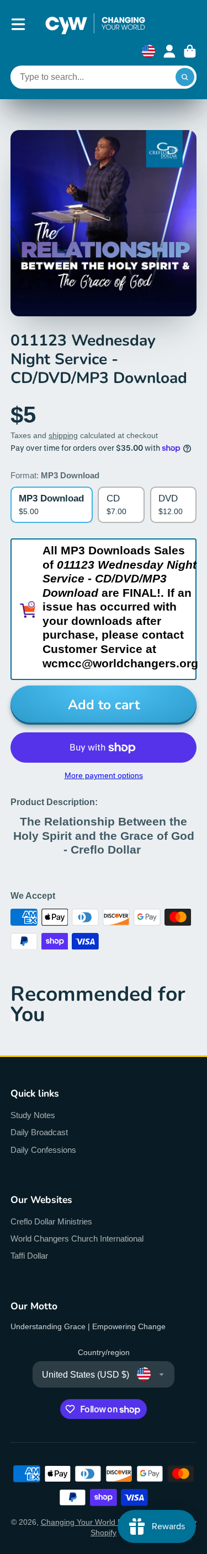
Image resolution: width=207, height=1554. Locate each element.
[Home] (95, 24)
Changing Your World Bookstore (97, 1522)
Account (169, 51)
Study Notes (32, 1115)
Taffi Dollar (29, 1255)
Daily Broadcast (39, 1132)
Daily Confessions (43, 1149)
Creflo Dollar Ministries (51, 1221)
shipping (63, 435)
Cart (190, 51)
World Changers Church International (77, 1238)
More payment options (104, 775)
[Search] (185, 77)
